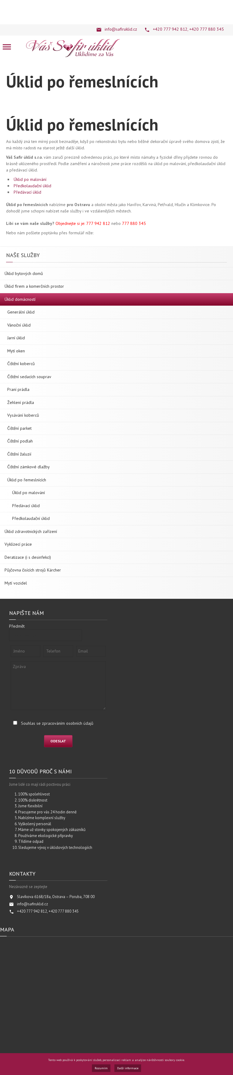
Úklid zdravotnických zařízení (31, 531)
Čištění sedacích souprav (29, 376)
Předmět (17, 626)
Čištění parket (19, 428)
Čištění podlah (20, 441)
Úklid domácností (20, 299)
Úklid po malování (30, 179)
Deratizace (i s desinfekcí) (28, 557)
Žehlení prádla (20, 402)
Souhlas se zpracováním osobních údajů (57, 723)
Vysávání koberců (23, 415)
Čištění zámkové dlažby (28, 467)
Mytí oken (16, 351)
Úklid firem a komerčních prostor (34, 286)
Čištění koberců (21, 363)
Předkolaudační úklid (32, 185)
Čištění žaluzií (19, 454)
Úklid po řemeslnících (26, 480)
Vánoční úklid (19, 325)
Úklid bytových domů (24, 273)
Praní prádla (18, 389)
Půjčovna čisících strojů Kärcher (33, 570)
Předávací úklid (27, 192)
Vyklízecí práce (18, 544)
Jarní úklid (16, 338)
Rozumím (101, 1068)
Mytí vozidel (16, 583)
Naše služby (23, 255)
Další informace (127, 1068)
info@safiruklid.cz (121, 29)
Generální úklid (21, 312)
